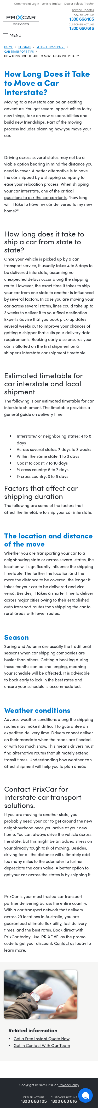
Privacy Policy (69, 1084)
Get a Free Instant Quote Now (42, 1038)
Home (8, 47)
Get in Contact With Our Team (42, 1045)
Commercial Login (26, 3)
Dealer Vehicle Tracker (79, 3)
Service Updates (83, 10)
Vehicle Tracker (51, 3)
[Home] (21, 20)
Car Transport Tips (19, 51)
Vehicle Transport (51, 47)
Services (25, 47)
